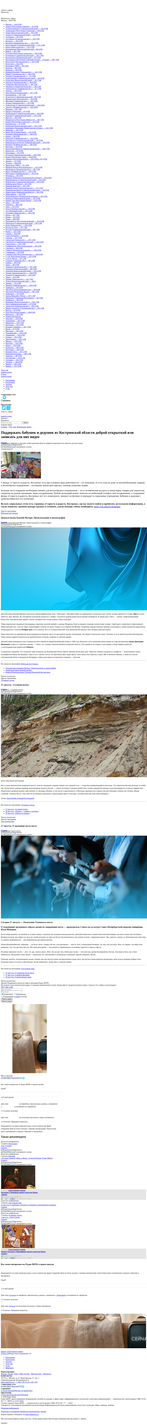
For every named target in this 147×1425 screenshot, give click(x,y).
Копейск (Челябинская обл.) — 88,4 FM (21, 145)
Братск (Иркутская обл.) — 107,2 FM (20, 47)
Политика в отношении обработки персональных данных (23, 1411)
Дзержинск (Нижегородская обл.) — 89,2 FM (23, 87)
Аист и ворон (6, 1146)
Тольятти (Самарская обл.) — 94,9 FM (20, 275)
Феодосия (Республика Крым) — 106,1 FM (22, 292)
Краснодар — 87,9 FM (14, 151)
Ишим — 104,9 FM (13, 346)
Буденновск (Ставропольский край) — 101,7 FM (25, 56)
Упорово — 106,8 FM (14, 362)
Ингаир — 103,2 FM (13, 341)
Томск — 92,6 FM (12, 277)
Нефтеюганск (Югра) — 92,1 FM (18, 184)
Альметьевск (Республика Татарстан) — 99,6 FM (25, 31)
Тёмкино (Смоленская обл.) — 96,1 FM (21, 267)
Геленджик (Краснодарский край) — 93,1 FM (23, 80)
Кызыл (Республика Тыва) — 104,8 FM (21, 157)
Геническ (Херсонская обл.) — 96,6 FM (21, 82)
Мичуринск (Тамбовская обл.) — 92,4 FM (22, 174)
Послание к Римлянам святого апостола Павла (19, 1192)
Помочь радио (7, 999)
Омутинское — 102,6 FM (15, 358)
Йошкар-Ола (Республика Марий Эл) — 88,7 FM (25, 120)
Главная (4, 427)
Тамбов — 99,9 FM (13, 263)
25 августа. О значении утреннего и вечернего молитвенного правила (28, 1205)
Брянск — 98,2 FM (13, 51)
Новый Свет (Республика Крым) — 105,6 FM (23, 201)
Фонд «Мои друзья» (22, 1374)
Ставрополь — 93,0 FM (15, 252)
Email (3, 1089)
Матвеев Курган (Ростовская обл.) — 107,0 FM (24, 167)
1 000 (6, 987)
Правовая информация (10, 1408)
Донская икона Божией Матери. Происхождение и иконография (31, 668)
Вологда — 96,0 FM (13, 68)
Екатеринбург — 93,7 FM (15, 95)
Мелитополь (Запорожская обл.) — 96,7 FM (23, 169)
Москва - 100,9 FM (8, 21)
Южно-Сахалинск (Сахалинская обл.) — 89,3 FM (25, 308)
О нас (8, 389)
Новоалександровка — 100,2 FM (18, 354)
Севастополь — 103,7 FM (15, 244)
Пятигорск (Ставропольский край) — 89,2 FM (24, 223)
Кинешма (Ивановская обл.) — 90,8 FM (21, 134)
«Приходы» (46, 1374)
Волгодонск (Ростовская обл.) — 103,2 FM (22, 62)
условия (17, 997)
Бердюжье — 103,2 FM (14, 325)
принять (4, 1423)
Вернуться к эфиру (8, 18)
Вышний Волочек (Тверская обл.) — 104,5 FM (24, 72)
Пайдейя (11, 1156)
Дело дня (4, 370)
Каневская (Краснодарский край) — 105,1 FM (24, 126)
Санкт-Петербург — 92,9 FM (17, 236)
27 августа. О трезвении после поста (20, 973)
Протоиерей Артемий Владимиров (20, 798)
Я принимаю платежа (15, 997)
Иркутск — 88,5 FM (13, 118)
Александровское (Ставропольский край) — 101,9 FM (27, 29)
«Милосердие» (36, 1374)
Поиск (26, 423)
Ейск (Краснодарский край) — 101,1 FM (21, 93)
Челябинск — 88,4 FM (14, 300)
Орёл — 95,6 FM (12, 207)
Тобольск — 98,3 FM (14, 356)
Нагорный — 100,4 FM (15, 350)
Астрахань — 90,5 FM (14, 37)
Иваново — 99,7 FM (13, 109)
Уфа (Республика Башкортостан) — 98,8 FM (23, 290)
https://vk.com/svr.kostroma (107, 506)
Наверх (4, 1351)
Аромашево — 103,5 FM (15, 321)
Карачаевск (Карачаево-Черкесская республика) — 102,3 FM (29, 128)
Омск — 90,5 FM (12, 203)
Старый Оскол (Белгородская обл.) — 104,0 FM (24, 254)
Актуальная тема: (28, 969)
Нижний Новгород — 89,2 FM (18, 186)
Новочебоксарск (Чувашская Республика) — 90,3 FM (26, 196)
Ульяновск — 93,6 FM (14, 288)
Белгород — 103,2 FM (14, 41)
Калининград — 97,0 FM (15, 124)
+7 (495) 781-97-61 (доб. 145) (26, 1382)
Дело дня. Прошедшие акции (20, 427)
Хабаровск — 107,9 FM (15, 294)
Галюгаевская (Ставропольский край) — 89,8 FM (25, 78)
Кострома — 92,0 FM (14, 147)
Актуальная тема (7, 821)
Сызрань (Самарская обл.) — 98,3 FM (20, 261)
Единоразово (21, 994)
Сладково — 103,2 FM (14, 360)
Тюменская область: (13, 317)
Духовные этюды (7, 680)
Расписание (10, 382)
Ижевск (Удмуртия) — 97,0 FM (18, 111)
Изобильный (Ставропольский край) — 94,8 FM (24, 114)
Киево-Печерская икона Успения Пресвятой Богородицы (28, 672)
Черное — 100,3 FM (13, 364)
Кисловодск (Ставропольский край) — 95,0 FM (24, 140)
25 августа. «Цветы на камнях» (18, 813)
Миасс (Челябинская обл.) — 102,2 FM (21, 172)
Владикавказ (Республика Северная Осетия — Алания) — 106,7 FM (32, 60)
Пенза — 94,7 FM (12, 215)
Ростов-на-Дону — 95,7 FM (16, 227)
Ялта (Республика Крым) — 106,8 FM (20, 312)
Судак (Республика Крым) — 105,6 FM (21, 256)
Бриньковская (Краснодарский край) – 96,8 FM (24, 49)
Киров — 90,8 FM (13, 136)
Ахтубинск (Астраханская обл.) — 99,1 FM (22, 39)
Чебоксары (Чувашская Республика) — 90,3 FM (24, 298)
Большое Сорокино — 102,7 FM (18, 327)
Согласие (14, 1104)
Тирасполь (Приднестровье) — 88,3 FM (21, 269)
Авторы (9, 384)
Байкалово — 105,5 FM (15, 323)
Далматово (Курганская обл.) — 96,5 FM (21, 85)
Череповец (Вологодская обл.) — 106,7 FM (22, 302)
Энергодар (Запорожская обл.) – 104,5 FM (22, 306)
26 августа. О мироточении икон (18, 977)
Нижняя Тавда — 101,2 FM (16, 352)
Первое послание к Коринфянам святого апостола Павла (23, 1252)
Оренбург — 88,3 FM (14, 205)
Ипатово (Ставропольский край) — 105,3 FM (23, 116)
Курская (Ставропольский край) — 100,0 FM (23, 155)
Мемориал (10, 1368)
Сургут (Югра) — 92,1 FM (16, 259)
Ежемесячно (8, 994)
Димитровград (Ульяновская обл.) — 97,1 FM (23, 89)
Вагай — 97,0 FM (12, 329)
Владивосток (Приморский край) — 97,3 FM (23, 58)
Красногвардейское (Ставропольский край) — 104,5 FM (28, 149)
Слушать (4, 1144)
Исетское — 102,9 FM (14, 343)
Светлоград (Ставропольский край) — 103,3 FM (24, 242)
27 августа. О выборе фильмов (18, 975)
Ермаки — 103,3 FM (13, 337)
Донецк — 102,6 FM (13, 91)
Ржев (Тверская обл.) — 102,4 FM (19, 225)
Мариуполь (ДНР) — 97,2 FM (17, 165)
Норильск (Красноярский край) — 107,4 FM (23, 198)
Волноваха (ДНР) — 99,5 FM (17, 66)
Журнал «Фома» (7, 1374)
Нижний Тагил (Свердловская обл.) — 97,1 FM (24, 188)
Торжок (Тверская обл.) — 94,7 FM (19, 279)
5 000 (11, 987)
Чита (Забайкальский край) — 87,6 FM (21, 304)
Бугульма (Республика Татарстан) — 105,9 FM (24, 53)
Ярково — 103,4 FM (13, 366)
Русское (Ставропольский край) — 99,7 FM (23, 230)
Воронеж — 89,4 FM (14, 70)
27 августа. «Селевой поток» (17, 809)
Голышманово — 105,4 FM (16, 333)
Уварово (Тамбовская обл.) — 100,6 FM (21, 285)
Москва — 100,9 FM (13, 24)
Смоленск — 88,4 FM (14, 248)
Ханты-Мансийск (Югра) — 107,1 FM (20, 296)
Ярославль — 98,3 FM (14, 314)
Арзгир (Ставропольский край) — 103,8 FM (23, 35)
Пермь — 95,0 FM (13, 217)
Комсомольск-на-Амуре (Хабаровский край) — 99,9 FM (27, 143)
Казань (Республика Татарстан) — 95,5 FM (22, 122)
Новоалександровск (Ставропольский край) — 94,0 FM (27, 190)
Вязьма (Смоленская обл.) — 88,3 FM (20, 74)
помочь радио (6, 372)
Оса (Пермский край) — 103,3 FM (19, 211)
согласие (14, 1117)
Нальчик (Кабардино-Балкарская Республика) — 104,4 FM (28, 178)
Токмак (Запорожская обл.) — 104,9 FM (21, 273)
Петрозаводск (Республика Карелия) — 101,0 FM (25, 221)
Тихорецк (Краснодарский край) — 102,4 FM (23, 271)
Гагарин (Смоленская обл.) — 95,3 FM (21, 76)
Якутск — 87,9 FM (13, 310)
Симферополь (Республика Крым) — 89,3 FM (23, 246)
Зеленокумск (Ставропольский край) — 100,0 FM (25, 105)
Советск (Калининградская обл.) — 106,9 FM (23, 250)
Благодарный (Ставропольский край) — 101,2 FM (25, 45)
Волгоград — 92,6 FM (14, 64)
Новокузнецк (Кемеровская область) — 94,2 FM (24, 192)
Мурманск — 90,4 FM (14, 176)
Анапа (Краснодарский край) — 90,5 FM (22, 33)
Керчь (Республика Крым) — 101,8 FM (21, 132)
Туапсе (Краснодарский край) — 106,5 (21, 281)
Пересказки (12, 1144)
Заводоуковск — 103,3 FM (16, 339)
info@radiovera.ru (7, 1382)
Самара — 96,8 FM (13, 234)
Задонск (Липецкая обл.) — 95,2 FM (20, 103)
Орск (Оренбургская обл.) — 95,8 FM (20, 209)
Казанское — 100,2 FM (14, 348)
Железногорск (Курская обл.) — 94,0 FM (21, 99)
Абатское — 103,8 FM (14, 319)
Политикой (8, 1107)
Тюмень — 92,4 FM (13, 283)
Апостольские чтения (16, 1190)
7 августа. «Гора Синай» (10, 1217)
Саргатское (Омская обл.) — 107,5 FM (20, 240)
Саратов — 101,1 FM (14, 238)
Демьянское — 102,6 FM (15, 335)
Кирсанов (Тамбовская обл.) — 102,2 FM (22, 138)
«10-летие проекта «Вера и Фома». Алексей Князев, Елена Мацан (27, 1158)
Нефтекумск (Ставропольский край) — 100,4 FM (25, 182)
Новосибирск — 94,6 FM (15, 194)
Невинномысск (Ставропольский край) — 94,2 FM (25, 180)
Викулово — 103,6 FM (14, 331)
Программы (10, 380)
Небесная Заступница (9, 513)
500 (2, 987)
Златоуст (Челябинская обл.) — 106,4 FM (22, 107)
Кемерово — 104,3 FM (14, 130)
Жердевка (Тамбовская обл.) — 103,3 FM (22, 101)
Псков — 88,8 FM (12, 219)
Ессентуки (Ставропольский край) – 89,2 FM (23, 97)
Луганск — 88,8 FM (13, 163)
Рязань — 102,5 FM (13, 232)
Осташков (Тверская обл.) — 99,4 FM (20, 213)
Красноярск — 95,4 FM (15, 153)
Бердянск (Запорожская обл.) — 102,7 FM (22, 43)
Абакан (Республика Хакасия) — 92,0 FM (22, 27)
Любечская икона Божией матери (19, 670)
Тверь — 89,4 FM (12, 265)
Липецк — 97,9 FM (13, 161)
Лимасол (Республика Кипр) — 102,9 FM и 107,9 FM (26, 159)
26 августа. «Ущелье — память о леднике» (22, 811)
